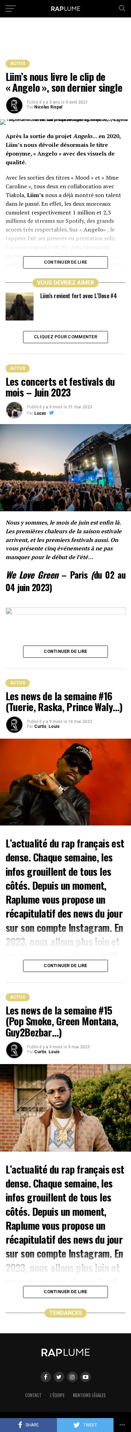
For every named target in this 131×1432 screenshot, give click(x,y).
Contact (33, 1395)
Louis (54, 726)
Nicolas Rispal (48, 107)
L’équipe (57, 1395)
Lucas (40, 413)
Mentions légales (89, 1395)
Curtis (40, 726)
